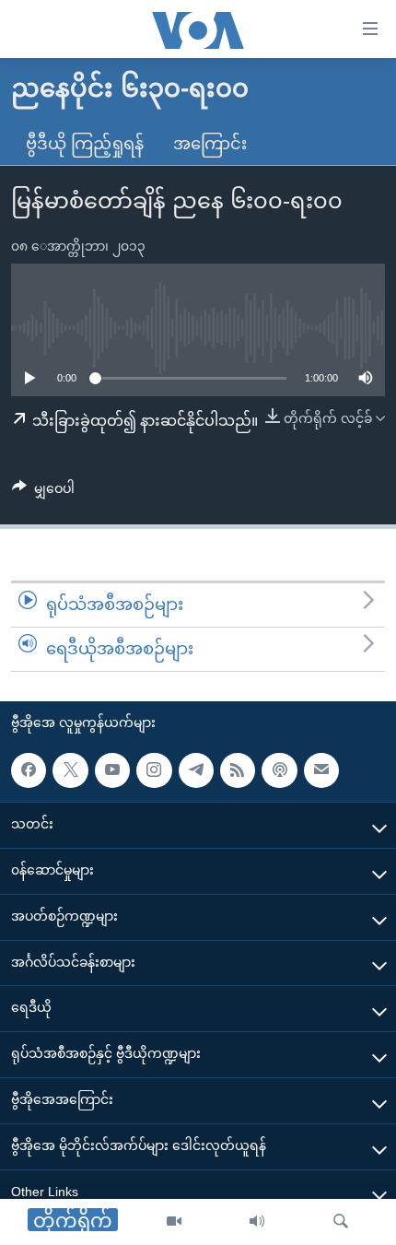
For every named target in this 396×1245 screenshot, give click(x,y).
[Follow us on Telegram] (196, 769)
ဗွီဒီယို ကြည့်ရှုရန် (85, 144)
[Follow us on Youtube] (112, 769)
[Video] (174, 1222)
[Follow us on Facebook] (28, 769)
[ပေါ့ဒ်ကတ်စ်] (279, 769)
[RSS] (237, 769)
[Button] (43, 492)
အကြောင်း (210, 144)
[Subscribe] (321, 769)
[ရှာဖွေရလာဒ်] (340, 1222)
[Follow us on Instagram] (153, 769)
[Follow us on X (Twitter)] (69, 769)
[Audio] (257, 1222)
